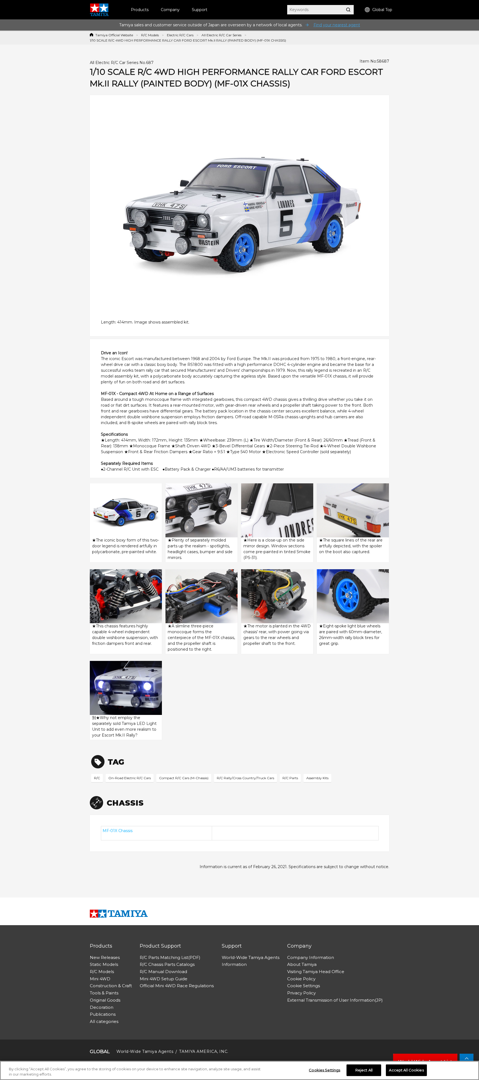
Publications (103, 1014)
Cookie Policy (301, 978)
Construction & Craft (111, 985)
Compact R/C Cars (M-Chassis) (183, 778)
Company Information (310, 957)
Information (234, 964)
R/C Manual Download (163, 971)
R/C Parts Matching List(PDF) (170, 957)
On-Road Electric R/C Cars (129, 778)
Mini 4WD (100, 978)
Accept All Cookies (406, 1070)
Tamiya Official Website (114, 35)
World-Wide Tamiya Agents (250, 957)
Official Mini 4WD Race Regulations (177, 985)
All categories (104, 1021)
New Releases (105, 957)
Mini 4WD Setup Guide (163, 978)
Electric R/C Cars (180, 35)
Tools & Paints (104, 993)
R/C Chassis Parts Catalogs (167, 964)
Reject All (364, 1070)
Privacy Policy (301, 993)
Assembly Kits (317, 778)
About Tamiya (302, 964)
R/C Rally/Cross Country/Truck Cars (245, 778)
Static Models (104, 964)
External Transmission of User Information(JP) (335, 1000)
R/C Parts (290, 778)
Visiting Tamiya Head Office (315, 971)
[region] (239, 1070)
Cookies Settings (324, 1070)
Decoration (101, 1007)
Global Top (382, 9)
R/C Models (150, 35)
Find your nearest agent (337, 24)
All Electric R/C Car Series (221, 35)
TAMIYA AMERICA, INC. (203, 1051)
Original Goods (105, 1000)
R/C (97, 778)
